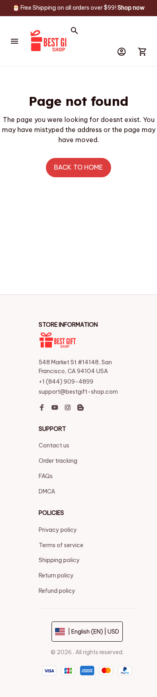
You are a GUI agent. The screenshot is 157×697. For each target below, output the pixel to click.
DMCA (47, 491)
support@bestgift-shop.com (78, 391)
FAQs (46, 476)
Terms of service (61, 545)
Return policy (56, 575)
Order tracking (58, 460)
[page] (131, 8)
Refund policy (57, 590)
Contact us (54, 445)
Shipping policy (59, 560)
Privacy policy (58, 529)
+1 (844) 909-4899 (66, 381)
